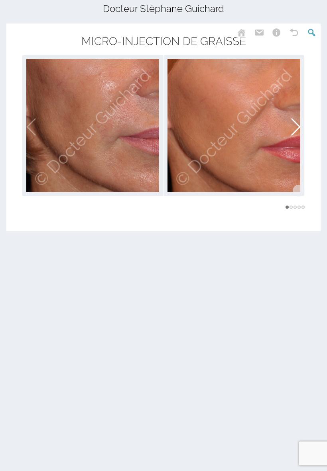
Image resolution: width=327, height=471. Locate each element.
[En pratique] (272, 32)
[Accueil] (240, 32)
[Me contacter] (254, 32)
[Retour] (289, 32)
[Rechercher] (307, 32)
